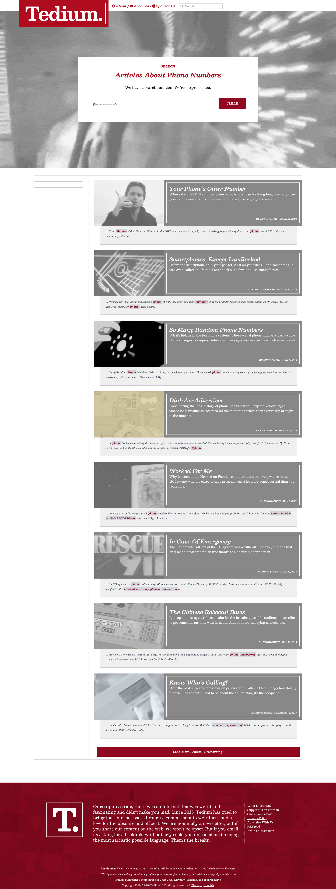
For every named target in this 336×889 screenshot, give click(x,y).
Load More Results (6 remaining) (198, 751)
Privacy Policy (257, 818)
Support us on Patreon (263, 809)
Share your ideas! (259, 814)
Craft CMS (166, 879)
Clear (232, 103)
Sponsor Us (165, 6)
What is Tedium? (259, 805)
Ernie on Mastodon (260, 830)
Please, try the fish (202, 885)
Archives (141, 6)
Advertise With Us (260, 822)
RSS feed (253, 826)
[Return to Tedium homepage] (63, 13)
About (121, 6)
